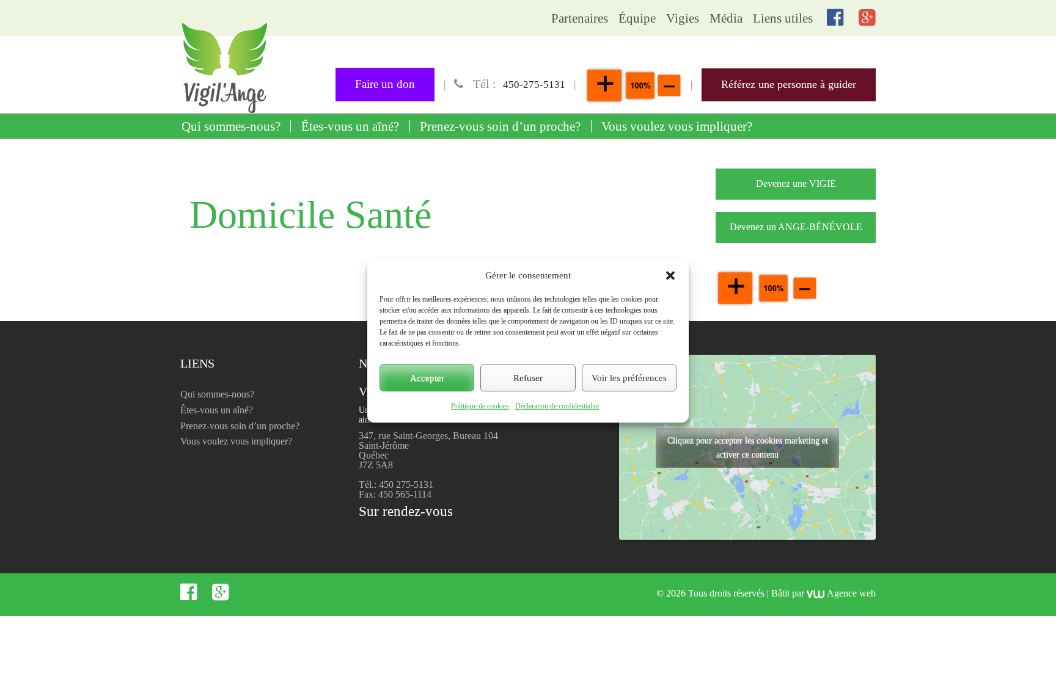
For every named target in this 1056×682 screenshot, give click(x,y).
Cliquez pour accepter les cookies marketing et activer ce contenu (747, 447)
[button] (670, 275)
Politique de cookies (480, 406)
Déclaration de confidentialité (557, 406)
